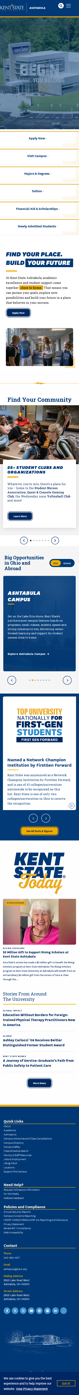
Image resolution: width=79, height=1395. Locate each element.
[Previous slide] (24, 540)
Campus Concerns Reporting (19, 1216)
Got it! (66, 1383)
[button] (30, 540)
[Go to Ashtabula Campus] (32, 680)
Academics (10, 1130)
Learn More (20, 516)
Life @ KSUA (10, 1163)
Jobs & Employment (15, 1159)
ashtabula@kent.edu (15, 1269)
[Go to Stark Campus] (41, 680)
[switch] (62, 563)
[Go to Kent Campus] (29, 680)
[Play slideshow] (72, 806)
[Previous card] (11, 680)
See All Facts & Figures (39, 831)
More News (39, 1083)
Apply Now (18, 313)
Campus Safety (12, 1147)
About (7, 1126)
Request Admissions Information (22, 1190)
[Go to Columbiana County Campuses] (35, 680)
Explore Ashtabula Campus (27, 654)
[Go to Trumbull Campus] (43, 680)
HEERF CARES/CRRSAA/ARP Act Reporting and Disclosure (36, 1220)
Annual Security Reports (17, 1212)
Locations (9, 1167)
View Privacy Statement (32, 1388)
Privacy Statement (14, 1224)
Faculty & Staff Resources (17, 1155)
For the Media (11, 1194)
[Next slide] (55, 540)
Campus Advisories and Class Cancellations (28, 1138)
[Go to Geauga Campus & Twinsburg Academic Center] (38, 680)
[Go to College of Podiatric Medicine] (49, 680)
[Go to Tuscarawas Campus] (46, 680)
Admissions (10, 1134)
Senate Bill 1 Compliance (17, 1228)
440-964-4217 (12, 1257)
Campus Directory (14, 1143)
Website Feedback (14, 1198)
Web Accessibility (13, 1232)
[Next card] (67, 680)
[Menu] (68, 6)
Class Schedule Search (16, 1151)
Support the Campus (15, 1171)
